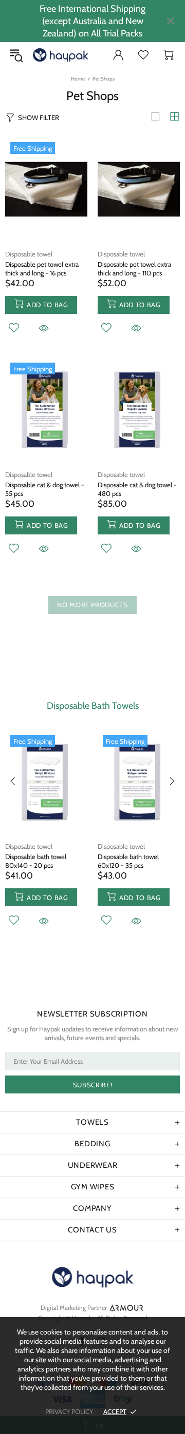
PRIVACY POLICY (69, 1411)
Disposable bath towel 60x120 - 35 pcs (128, 860)
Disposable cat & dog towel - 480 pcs (137, 489)
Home (78, 78)
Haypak (41, 55)
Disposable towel (28, 254)
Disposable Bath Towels (93, 705)
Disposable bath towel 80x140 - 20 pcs (35, 860)
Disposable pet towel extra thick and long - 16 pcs (42, 268)
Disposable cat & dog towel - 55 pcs (44, 489)
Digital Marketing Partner (74, 1307)
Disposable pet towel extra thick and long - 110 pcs (134, 268)
